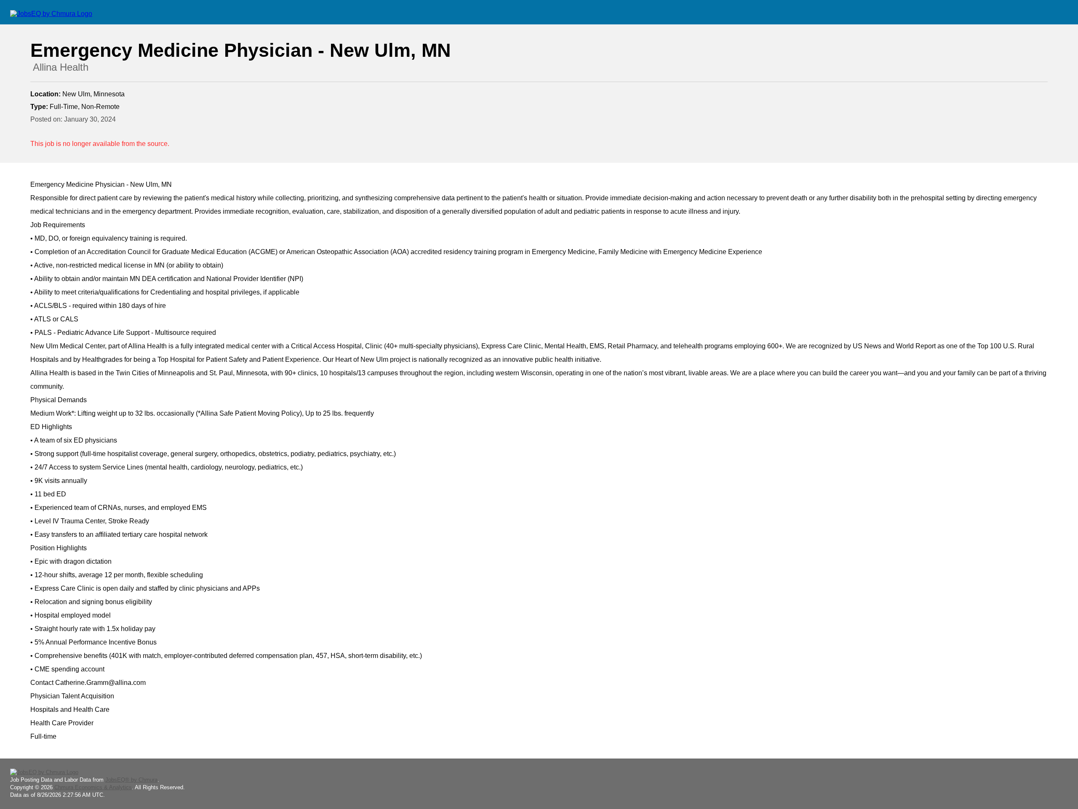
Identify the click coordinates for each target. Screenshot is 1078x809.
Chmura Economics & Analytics (93, 787)
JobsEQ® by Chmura (131, 780)
